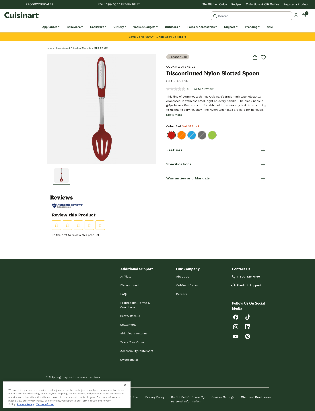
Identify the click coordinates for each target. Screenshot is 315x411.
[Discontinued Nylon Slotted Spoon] (101, 109)
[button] (61, 175)
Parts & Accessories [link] (201, 27)
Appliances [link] (49, 27)
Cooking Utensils (82, 48)
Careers (181, 294)
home (49, 48)
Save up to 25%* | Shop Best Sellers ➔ (157, 36)
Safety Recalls (130, 316)
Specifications (178, 164)
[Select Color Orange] (181, 135)
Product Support (249, 285)
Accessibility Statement (136, 351)
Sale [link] (270, 27)
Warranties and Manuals (188, 178)
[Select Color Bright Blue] (191, 135)
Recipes (236, 4)
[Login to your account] (296, 15)
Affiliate (125, 276)
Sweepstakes (129, 359)
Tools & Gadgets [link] (144, 27)
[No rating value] (176, 89)
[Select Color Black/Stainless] (202, 135)
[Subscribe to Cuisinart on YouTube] (235, 336)
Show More (174, 115)
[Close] (125, 385)
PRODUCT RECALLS (39, 4)
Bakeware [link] (74, 27)
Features (174, 150)
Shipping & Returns (133, 333)
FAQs (123, 294)
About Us (182, 276)
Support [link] (229, 27)
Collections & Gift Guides (262, 4)
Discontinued (62, 48)
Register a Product (295, 4)
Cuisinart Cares (187, 285)
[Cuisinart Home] (21, 15)
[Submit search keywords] (215, 15)
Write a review (203, 89)
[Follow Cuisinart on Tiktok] (247, 317)
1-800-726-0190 (248, 276)
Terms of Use (45, 404)
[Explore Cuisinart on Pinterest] (247, 336)
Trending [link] (251, 27)
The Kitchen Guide (215, 4)
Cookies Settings (222, 397)
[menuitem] (51, 27)
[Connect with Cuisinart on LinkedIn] (247, 326)
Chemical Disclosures (256, 397)
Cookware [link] (97, 27)
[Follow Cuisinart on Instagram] (235, 326)
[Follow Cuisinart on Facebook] (235, 317)
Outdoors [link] (171, 27)
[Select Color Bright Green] (212, 135)
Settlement (128, 324)
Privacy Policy (154, 397)
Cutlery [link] (119, 27)
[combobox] (251, 15)
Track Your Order (132, 342)
